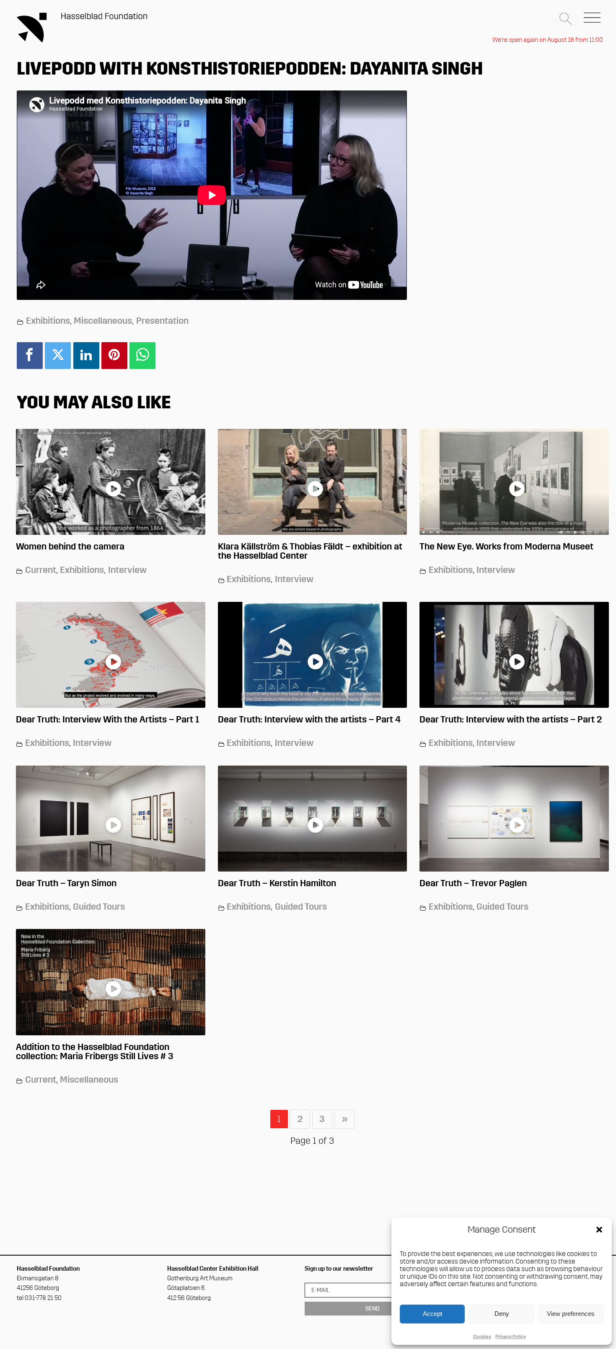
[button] (599, 1230)
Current (40, 569)
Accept (432, 1313)
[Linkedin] (86, 355)
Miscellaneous (103, 320)
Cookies (482, 1336)
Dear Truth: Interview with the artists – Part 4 (309, 719)
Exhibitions (48, 320)
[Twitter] (58, 355)
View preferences (571, 1313)
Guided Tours (99, 906)
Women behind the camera (70, 546)
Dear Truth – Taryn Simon (66, 883)
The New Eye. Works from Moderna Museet (506, 546)
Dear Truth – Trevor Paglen (473, 883)
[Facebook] (30, 355)
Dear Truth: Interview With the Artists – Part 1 (107, 719)
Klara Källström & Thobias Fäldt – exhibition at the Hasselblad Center (310, 551)
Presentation (162, 320)
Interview (127, 569)
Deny (501, 1313)
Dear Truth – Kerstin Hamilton (277, 883)
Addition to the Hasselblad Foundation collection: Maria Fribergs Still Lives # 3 (94, 1051)
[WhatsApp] (142, 355)
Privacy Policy (510, 1336)
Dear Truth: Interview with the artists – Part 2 (510, 719)
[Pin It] (114, 355)
